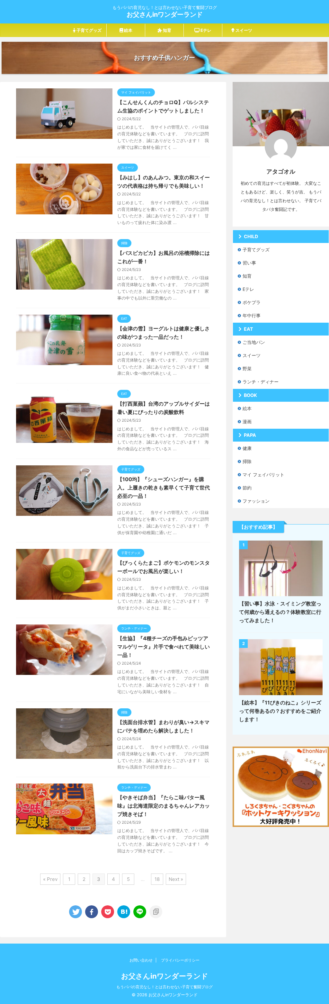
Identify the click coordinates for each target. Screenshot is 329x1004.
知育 (166, 30)
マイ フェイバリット (263, 474)
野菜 (247, 368)
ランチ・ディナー (261, 381)
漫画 (247, 421)
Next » (176, 879)
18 (157, 879)
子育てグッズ (89, 30)
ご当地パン (254, 342)
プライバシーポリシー (180, 960)
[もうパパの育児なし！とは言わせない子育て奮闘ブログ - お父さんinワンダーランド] (123, 911)
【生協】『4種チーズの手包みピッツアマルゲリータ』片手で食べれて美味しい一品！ (163, 646)
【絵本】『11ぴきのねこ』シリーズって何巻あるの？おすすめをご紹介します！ (280, 710)
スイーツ (243, 30)
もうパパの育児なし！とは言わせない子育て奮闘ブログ (164, 986)
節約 (247, 487)
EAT (248, 329)
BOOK (250, 395)
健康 (247, 448)
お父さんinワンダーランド (165, 14)
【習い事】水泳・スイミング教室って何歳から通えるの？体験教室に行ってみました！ (280, 611)
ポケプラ (252, 302)
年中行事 (252, 315)
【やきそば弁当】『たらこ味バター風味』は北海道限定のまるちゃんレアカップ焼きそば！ (163, 805)
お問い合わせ (141, 960)
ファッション (256, 501)
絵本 (127, 30)
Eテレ (205, 30)
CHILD (251, 236)
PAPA (250, 435)
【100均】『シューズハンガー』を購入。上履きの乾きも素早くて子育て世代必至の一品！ (163, 487)
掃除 (247, 461)
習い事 (249, 262)
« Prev (50, 879)
